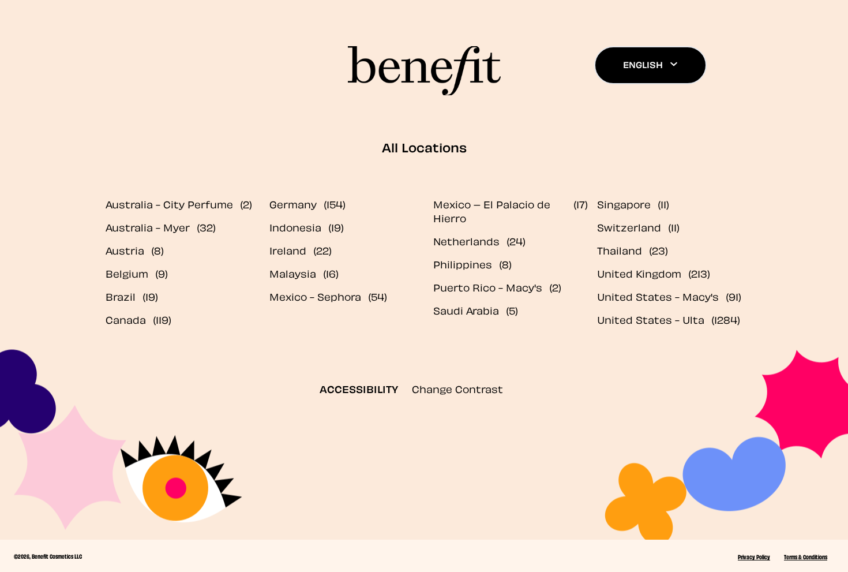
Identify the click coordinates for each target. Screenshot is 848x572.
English (643, 64)
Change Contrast (457, 388)
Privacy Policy (754, 556)
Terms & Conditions (805, 556)
